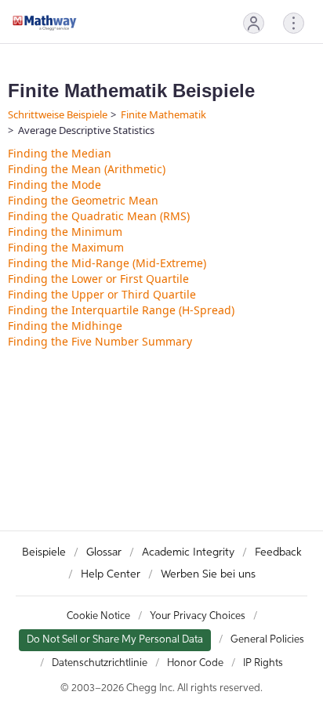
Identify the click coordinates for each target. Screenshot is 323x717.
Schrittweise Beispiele (57, 114)
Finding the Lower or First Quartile (98, 278)
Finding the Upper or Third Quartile (102, 294)
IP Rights (263, 663)
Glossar (104, 552)
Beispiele (44, 552)
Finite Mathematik (163, 114)
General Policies (267, 640)
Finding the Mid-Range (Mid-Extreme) (107, 262)
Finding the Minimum (65, 231)
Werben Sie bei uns (208, 574)
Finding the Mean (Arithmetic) (86, 168)
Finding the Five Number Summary (100, 341)
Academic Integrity (188, 552)
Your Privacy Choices (197, 616)
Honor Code (195, 663)
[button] (253, 23)
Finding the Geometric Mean (83, 200)
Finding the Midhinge (65, 325)
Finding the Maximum (66, 247)
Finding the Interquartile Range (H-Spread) (121, 309)
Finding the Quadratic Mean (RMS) (99, 215)
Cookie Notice (98, 616)
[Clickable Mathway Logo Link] (45, 23)
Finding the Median (59, 153)
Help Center (110, 574)
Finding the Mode (54, 184)
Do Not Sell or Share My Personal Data (115, 640)
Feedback (278, 552)
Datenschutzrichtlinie (99, 663)
